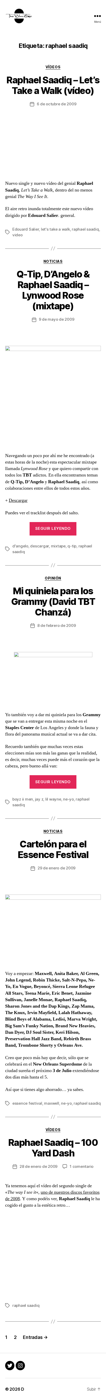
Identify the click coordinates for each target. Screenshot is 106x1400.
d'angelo (20, 546)
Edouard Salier (25, 229)
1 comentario (81, 1166)
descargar (39, 546)
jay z (39, 799)
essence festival (27, 1103)
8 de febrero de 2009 (56, 625)
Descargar (18, 500)
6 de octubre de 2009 (56, 103)
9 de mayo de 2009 (56, 319)
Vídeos (53, 67)
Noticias (53, 261)
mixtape (58, 546)
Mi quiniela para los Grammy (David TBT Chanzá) (53, 601)
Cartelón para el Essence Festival (53, 849)
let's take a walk (55, 229)
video (17, 234)
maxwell (51, 1103)
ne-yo (68, 799)
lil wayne (53, 799)
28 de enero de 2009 (38, 1166)
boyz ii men (22, 799)
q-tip (71, 546)
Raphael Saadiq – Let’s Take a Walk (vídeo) (52, 85)
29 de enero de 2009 (56, 868)
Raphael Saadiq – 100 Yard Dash (53, 1148)
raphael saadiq (85, 229)
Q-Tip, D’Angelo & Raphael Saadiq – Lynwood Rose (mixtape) (53, 290)
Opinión (53, 578)
